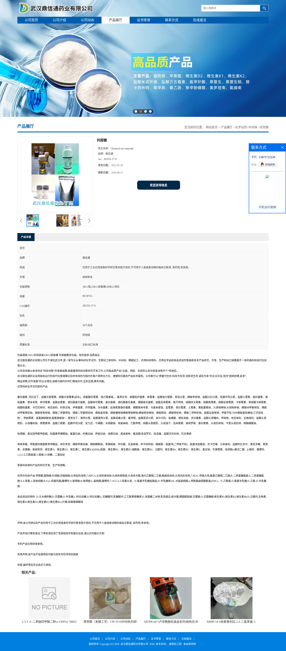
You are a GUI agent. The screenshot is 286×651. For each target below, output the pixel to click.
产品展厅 (115, 20)
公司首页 (31, 20)
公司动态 (87, 20)
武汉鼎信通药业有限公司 (134, 644)
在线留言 (199, 20)
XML (152, 644)
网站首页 (212, 127)
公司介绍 (59, 20)
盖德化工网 (175, 644)
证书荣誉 (143, 20)
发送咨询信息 (158, 185)
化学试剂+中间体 (246, 127)
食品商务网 (189, 644)
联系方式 (171, 20)
